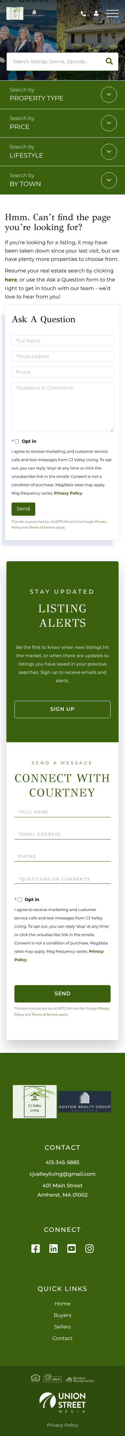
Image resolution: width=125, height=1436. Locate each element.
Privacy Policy (68, 493)
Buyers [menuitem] (62, 1315)
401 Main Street (62, 1190)
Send (23, 509)
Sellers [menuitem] (62, 1327)
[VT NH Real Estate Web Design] (62, 1402)
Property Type (36, 98)
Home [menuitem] (62, 1304)
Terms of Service (42, 527)
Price (19, 127)
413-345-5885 (85, 13)
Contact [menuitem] (62, 1339)
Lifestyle (26, 155)
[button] (109, 62)
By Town (25, 184)
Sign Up (62, 709)
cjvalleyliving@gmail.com (62, 1174)
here (11, 280)
